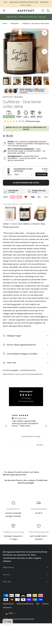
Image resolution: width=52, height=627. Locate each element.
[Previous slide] (7, 51)
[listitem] (10, 213)
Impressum (7, 608)
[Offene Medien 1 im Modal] (44, 32)
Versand (18, 374)
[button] (4, 10)
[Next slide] (44, 51)
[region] (26, 425)
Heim (5, 23)
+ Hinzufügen (41, 174)
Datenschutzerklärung (25, 604)
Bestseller (15, 23)
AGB (37, 604)
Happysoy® (13, 619)
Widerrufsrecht (8, 604)
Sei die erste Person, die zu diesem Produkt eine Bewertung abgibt (26, 481)
